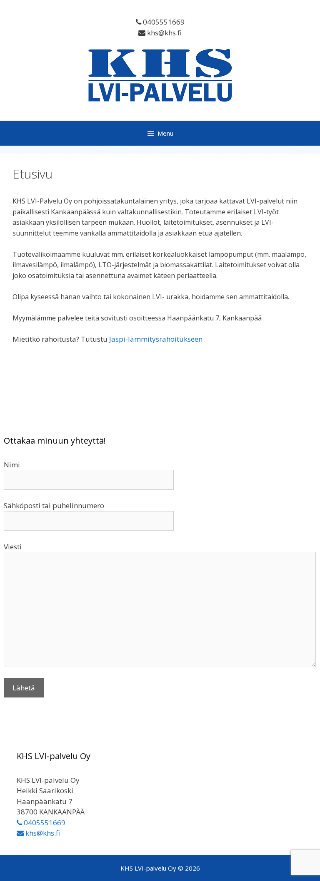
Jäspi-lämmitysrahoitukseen (155, 339)
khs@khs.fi (163, 32)
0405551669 (163, 22)
